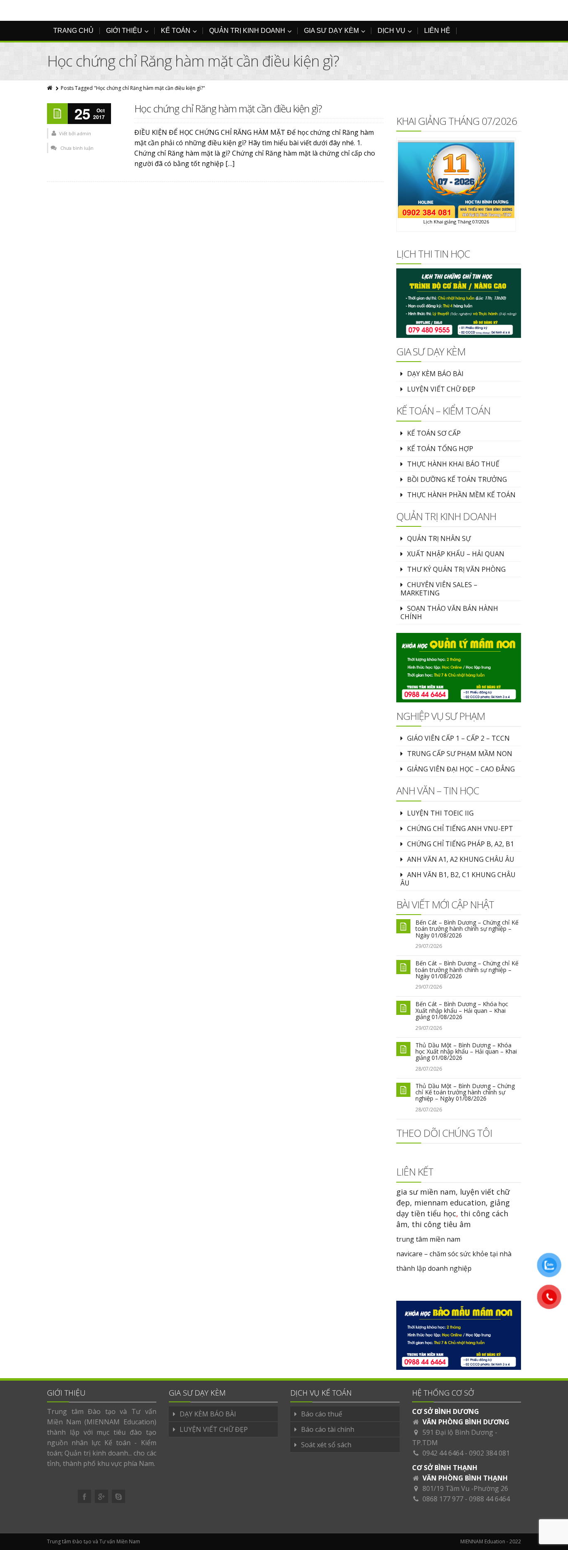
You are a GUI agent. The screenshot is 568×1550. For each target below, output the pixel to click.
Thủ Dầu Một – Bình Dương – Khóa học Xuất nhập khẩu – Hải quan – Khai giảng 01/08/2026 (466, 1051)
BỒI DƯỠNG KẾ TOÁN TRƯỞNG (457, 479)
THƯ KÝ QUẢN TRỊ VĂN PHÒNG (456, 569)
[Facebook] (84, 1496)
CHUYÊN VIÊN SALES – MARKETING (438, 589)
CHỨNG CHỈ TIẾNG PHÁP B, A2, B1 (460, 843)
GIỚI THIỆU (124, 30)
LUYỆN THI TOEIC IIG (440, 813)
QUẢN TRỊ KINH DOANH (247, 30)
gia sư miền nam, (428, 1192)
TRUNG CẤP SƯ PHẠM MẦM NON (459, 753)
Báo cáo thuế (321, 1414)
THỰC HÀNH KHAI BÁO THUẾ (453, 464)
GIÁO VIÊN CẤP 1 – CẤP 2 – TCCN (458, 738)
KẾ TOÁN (175, 30)
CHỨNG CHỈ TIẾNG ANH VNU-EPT (460, 828)
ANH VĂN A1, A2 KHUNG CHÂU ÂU (460, 859)
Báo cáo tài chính (327, 1429)
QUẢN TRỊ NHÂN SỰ (439, 538)
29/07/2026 (428, 946)
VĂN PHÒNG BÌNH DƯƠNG (465, 1421)
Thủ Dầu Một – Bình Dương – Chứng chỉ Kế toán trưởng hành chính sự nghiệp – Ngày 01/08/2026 (465, 1092)
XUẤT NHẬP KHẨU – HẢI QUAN (455, 553)
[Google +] (101, 1496)
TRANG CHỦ (73, 30)
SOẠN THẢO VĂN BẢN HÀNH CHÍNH (449, 612)
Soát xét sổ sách (326, 1444)
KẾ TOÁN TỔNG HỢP (440, 448)
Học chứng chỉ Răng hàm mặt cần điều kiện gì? (228, 108)
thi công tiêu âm (441, 1224)
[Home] (50, 88)
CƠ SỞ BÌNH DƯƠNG (445, 1411)
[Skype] (118, 1496)
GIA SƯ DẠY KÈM (331, 30)
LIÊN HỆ (437, 30)
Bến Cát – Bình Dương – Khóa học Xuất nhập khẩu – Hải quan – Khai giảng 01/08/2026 (461, 1010)
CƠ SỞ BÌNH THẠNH (444, 1467)
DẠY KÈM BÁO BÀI (435, 373)
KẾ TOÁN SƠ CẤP (434, 433)
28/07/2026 (428, 1068)
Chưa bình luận (77, 148)
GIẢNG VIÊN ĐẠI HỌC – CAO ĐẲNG (461, 769)
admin (84, 133)
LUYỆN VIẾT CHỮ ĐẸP (441, 389)
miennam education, (451, 1203)
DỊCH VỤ (391, 30)
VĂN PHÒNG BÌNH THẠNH (465, 1478)
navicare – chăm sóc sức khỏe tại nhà (453, 1253)
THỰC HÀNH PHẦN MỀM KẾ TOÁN (461, 494)
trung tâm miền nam (428, 1239)
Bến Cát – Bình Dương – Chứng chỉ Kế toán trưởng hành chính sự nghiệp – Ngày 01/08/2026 (467, 928)
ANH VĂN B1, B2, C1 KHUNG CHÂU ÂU (458, 879)
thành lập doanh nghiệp (434, 1268)
